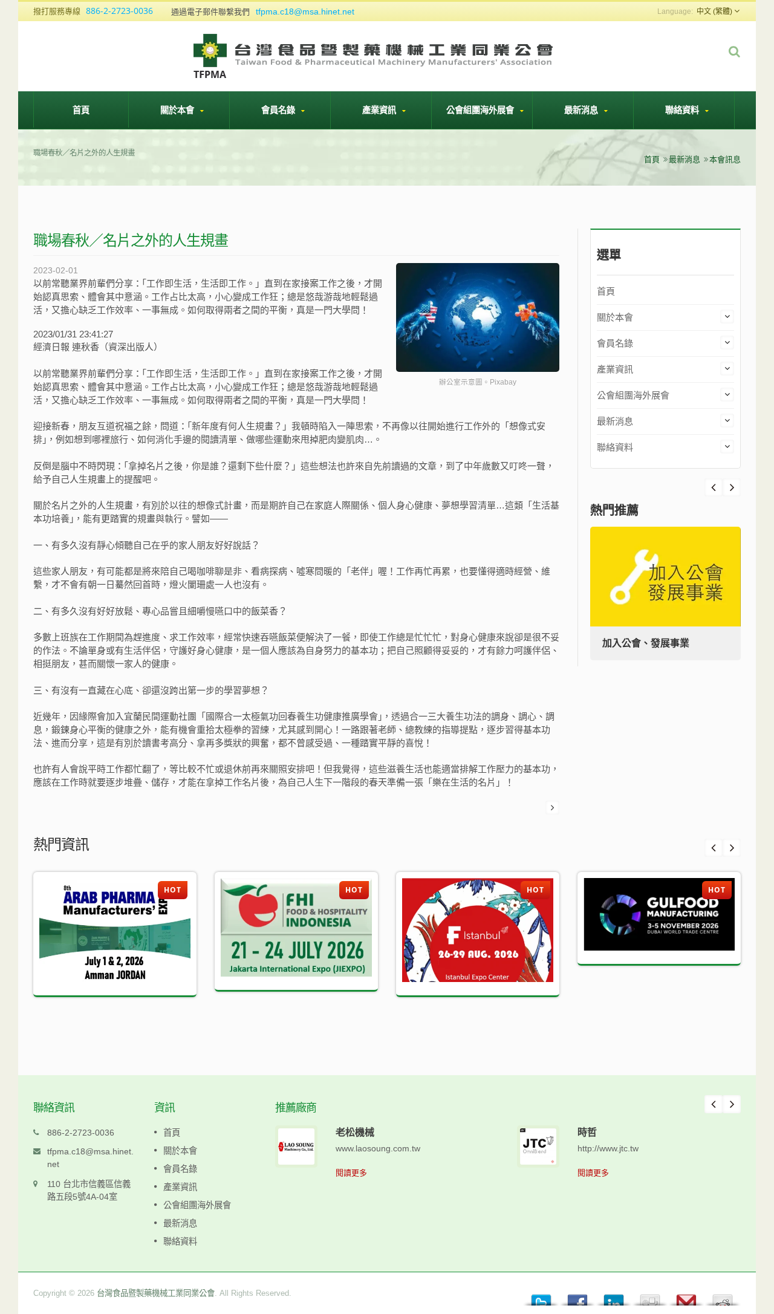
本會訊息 (725, 159)
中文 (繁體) (714, 11)
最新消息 (582, 109)
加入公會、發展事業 (645, 643)
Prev (732, 487)
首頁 (81, 109)
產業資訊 (380, 109)
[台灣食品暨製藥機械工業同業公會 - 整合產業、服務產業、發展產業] (374, 55)
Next (713, 487)
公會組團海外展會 (481, 109)
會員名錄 (279, 109)
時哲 (587, 1132)
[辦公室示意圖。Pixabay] (477, 318)
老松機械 (355, 1132)
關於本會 (178, 109)
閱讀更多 (351, 1172)
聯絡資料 (683, 109)
